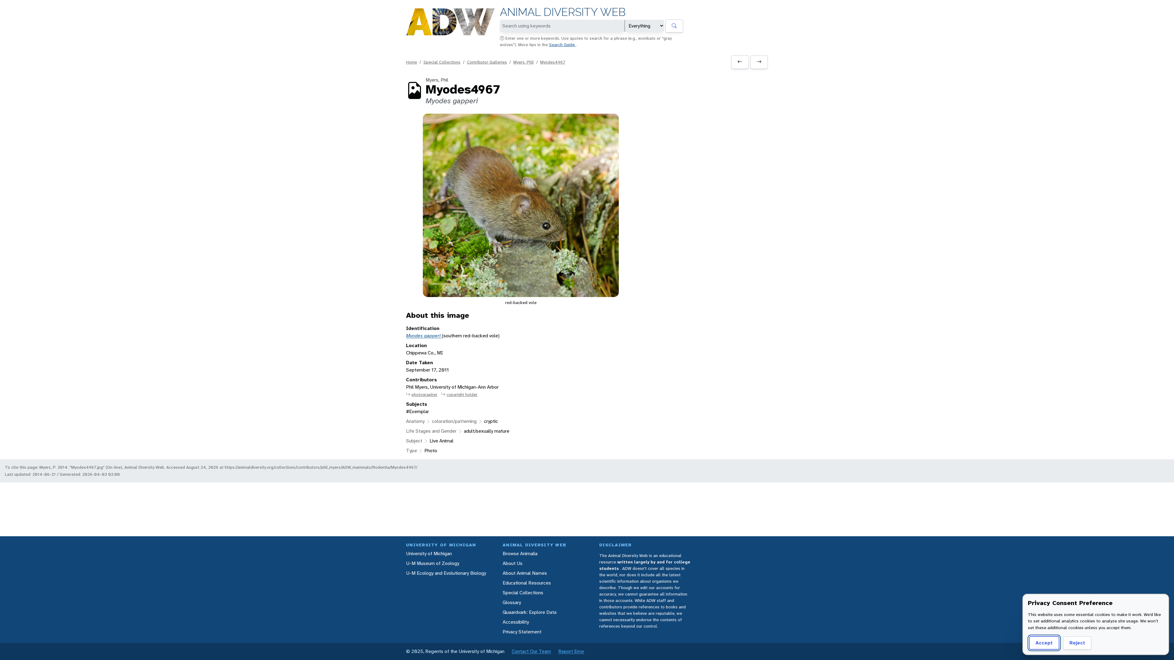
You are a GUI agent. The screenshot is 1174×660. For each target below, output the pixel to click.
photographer (424, 394)
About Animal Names (525, 573)
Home (411, 62)
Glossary (512, 602)
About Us (512, 563)
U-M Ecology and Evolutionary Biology (446, 573)
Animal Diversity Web (563, 12)
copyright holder (462, 394)
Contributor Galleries (487, 62)
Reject (1077, 643)
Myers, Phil (523, 62)
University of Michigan (429, 553)
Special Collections (441, 62)
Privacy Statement (522, 632)
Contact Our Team (531, 651)
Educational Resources (527, 583)
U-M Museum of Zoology (432, 563)
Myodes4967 (552, 62)
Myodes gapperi (424, 335)
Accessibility (516, 622)
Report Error (571, 651)
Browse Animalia (520, 553)
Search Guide (562, 44)
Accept (1044, 643)
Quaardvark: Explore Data (529, 612)
